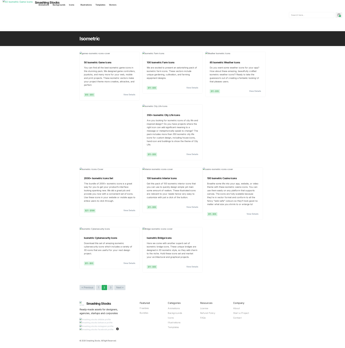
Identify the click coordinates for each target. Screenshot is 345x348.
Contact (237, 317)
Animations (174, 308)
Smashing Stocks (47, 2)
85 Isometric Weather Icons (225, 62)
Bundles (144, 313)
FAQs (203, 317)
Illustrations (86, 5)
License (204, 308)
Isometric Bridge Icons (159, 237)
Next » (119, 287)
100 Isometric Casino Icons (222, 178)
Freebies (144, 308)
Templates (100, 5)
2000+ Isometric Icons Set (98, 178)
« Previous (87, 287)
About (236, 308)
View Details (129, 94)
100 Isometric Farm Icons (160, 62)
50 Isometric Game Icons (97, 62)
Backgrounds (175, 313)
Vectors (112, 5)
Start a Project (241, 313)
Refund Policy (207, 313)
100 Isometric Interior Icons (162, 178)
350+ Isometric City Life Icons (163, 115)
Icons (71, 5)
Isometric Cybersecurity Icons (100, 237)
